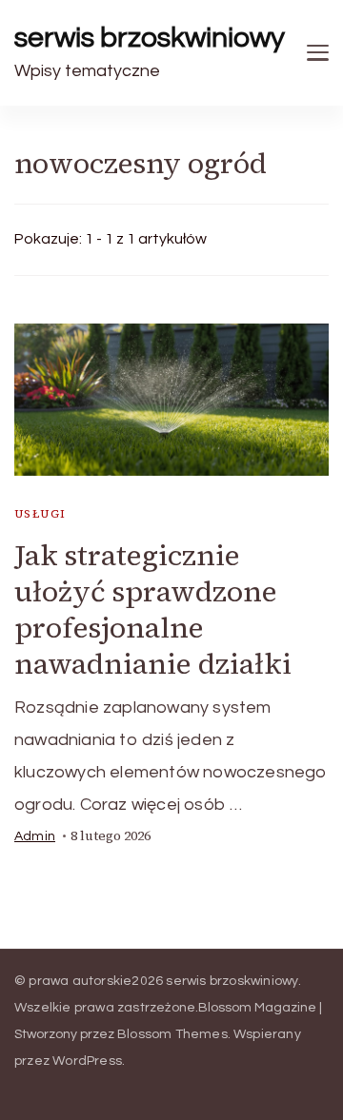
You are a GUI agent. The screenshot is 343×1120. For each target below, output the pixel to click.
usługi (40, 513)
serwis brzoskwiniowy (149, 37)
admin (34, 836)
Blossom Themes (172, 1034)
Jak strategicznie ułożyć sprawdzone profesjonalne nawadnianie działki (153, 609)
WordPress (87, 1061)
